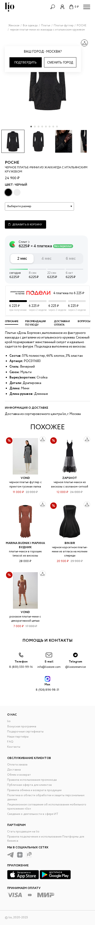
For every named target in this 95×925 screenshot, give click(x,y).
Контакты (13, 747)
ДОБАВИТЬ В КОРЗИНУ (27, 224)
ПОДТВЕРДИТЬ (25, 62)
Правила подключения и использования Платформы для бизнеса (45, 838)
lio (9, 721)
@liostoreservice (75, 664)
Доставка (14, 770)
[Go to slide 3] (38, 126)
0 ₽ (77, 7)
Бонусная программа (21, 726)
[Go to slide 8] (57, 126)
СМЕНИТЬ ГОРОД (60, 62)
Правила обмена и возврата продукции (34, 790)
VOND (25, 478)
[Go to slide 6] (49, 126)
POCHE (12, 163)
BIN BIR (70, 543)
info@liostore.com (49, 664)
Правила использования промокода (32, 780)
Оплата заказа (17, 764)
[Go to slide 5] (46, 126)
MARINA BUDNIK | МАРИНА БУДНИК (25, 545)
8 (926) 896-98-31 (47, 687)
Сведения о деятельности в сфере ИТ (32, 814)
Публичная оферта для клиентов (29, 785)
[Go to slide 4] (42, 126)
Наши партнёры (18, 737)
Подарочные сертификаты (25, 731)
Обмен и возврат (19, 775)
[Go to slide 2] (35, 126)
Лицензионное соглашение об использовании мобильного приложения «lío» (46, 806)
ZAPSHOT (69, 478)
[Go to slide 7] (53, 126)
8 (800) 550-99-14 (21, 664)
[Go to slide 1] (31, 126)
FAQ (10, 742)
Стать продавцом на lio (23, 831)
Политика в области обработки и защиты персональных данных (46, 797)
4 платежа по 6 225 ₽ (68, 293)
